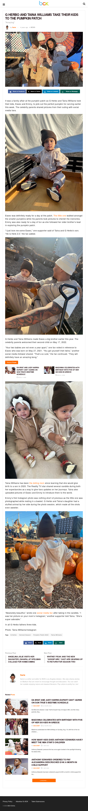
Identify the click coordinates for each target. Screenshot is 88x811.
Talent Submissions (38, 801)
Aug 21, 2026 (22, 377)
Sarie (14, 27)
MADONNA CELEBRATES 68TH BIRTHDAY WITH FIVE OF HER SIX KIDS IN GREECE (57, 721)
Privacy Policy (7, 801)
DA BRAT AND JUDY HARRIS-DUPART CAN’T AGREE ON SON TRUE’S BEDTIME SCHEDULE (57, 701)
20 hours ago (47, 706)
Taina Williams (56, 635)
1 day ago (45, 745)
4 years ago (24, 27)
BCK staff (36, 706)
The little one (60, 215)
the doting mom (36, 482)
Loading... (44, 780)
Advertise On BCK (22, 801)
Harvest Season (25, 635)
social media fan (45, 612)
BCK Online (11, 806)
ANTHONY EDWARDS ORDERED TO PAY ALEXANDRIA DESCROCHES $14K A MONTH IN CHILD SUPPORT (54, 762)
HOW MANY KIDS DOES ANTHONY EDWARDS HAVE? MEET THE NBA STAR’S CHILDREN (57, 741)
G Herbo (14, 635)
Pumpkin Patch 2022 (40, 635)
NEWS (33, 27)
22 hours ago (47, 726)
